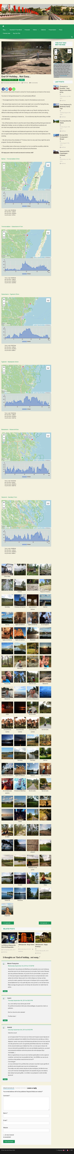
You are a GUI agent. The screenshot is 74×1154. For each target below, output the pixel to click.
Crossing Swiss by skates (65, 122)
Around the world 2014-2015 (10, 79)
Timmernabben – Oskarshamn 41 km (12, 226)
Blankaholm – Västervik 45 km (10, 429)
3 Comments (34, 82)
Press (60, 29)
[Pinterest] (10, 88)
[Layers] (48, 165)
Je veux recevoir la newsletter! (8, 1136)
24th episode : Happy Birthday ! (41, 945)
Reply (5, 991)
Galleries (43, 29)
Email (5, 1120)
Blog (4, 29)
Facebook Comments (20, 1088)
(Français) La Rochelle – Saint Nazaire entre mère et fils (65, 89)
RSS (72, 1150)
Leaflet (34, 189)
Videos (35, 29)
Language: (60, 1150)
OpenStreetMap (41, 189)
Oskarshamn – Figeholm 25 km (10, 294)
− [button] (4, 167)
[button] (4, 169)
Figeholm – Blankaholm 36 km (10, 362)
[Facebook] (3, 88)
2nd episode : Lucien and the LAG (45, 923)
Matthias (25, 82)
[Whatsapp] (13, 88)
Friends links (6, 33)
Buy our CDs (16, 33)
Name (5, 1113)
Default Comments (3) (8, 1088)
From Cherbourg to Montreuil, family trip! (65, 106)
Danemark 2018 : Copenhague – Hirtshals (65, 153)
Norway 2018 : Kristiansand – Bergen (64, 137)
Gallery (22, 79)
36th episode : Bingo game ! (26, 945)
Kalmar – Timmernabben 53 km (10, 159)
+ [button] (4, 164)
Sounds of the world (16, 29)
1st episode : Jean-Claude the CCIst (9, 923)
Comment (6, 1095)
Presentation (52, 29)
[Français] (67, 1150)
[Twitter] (6, 88)
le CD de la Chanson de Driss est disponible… (9, 946)
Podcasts (27, 29)
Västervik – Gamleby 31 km (9, 497)
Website (5, 1127)
